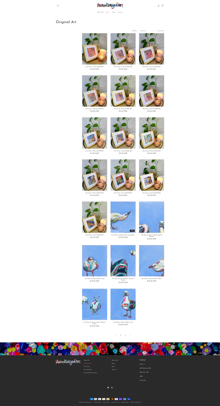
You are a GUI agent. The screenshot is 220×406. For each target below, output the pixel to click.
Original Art (88, 363)
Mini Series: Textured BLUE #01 (94, 150)
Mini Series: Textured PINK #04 (94, 108)
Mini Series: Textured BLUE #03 (152, 150)
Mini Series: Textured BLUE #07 (95, 235)
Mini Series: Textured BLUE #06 (152, 193)
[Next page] (130, 335)
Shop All (86, 360)
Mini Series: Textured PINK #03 (152, 66)
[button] (58, 6)
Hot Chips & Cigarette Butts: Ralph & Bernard (151, 235)
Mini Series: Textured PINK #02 (123, 66)
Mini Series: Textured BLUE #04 (95, 193)
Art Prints (87, 366)
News (113, 366)
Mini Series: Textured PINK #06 (152, 108)
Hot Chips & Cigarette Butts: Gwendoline (123, 235)
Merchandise (88, 369)
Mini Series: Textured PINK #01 (94, 66)
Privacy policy (106, 402)
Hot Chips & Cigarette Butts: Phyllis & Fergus (94, 323)
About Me (115, 360)
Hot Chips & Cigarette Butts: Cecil (123, 322)
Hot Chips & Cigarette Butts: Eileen (151, 278)
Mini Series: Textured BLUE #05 (123, 193)
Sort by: (134, 30)
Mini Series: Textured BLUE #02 (123, 150)
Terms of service (115, 402)
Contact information (136, 402)
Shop (113, 363)
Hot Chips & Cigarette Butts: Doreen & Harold (123, 279)
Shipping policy (125, 402)
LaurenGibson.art (88, 402)
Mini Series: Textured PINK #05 (123, 108)
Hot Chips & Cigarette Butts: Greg (94, 278)
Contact (114, 369)
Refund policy (97, 402)
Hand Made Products (90, 372)
